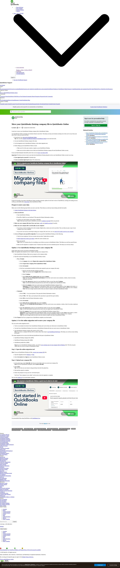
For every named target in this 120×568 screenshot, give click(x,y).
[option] (61, 531)
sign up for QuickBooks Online (30, 137)
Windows (29, 354)
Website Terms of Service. (27, 557)
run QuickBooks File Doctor (54, 331)
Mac (33, 354)
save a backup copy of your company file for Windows (53, 345)
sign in (45, 423)
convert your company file (38, 352)
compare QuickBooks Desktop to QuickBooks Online (34, 138)
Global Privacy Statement (30, 564)
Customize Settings (113, 565)
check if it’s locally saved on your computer (63, 231)
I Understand (100, 565)
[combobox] (27, 111)
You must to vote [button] (44, 423)
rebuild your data (48, 223)
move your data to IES (43, 152)
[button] (60, 85)
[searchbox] (30, 111)
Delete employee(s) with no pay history (25, 238)
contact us (20, 377)
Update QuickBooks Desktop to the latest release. (25, 210)
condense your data (46, 220)
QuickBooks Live (36, 418)
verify (41, 223)
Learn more (26, 201)
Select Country (4, 528)
